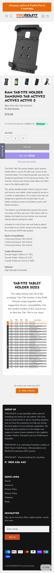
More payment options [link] (27, 162)
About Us (9, 485)
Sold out (27, 147)
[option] (27, 48)
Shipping (9, 497)
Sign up (12, 537)
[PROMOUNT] (27, 16)
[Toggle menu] (6, 16)
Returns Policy (11, 493)
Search (8, 481)
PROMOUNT (14, 566)
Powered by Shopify (27, 566)
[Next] (48, 7)
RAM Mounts (13, 109)
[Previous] (6, 7)
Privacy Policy (11, 489)
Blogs (7, 501)
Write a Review (29, 391)
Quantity (9, 132)
